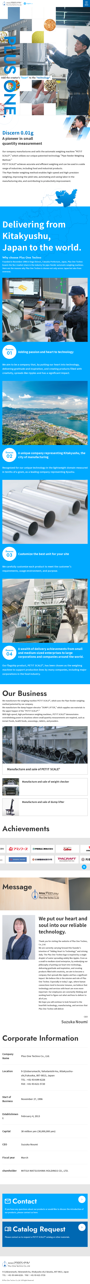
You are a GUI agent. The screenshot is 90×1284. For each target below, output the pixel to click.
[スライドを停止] (84, 867)
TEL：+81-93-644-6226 (12, 1275)
